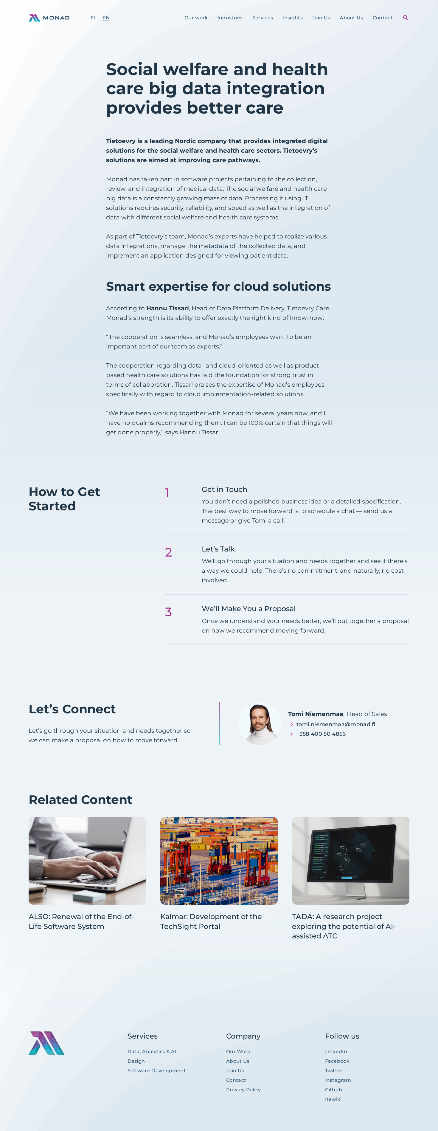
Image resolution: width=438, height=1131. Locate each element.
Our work (196, 18)
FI (93, 18)
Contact (383, 18)
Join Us (321, 18)
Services (262, 18)
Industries (230, 18)
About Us (351, 18)
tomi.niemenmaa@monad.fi (335, 724)
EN (106, 18)
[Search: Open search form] (405, 17)
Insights (292, 18)
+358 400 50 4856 (321, 734)
